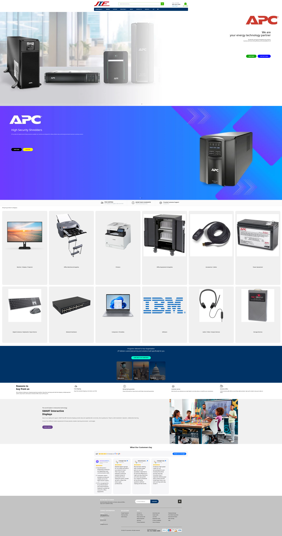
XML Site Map (171, 518)
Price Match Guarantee (173, 515)
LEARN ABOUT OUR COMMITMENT (141, 357)
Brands (108, 9)
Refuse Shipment (140, 518)
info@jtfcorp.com (104, 524)
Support (115, 9)
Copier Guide (155, 515)
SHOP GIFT (27, 149)
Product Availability (157, 520)
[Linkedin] (179, 501)
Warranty (139, 520)
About (131, 9)
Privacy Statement (141, 522)
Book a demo (47, 427)
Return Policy (140, 515)
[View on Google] (116, 461)
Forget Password (125, 513)
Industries (123, 9)
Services (147, 9)
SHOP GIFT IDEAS (264, 56)
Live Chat (174, 6)
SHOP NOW (251, 56)
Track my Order (124, 515)
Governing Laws (156, 513)
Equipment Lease (156, 518)
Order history (124, 516)
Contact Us (139, 9)
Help (169, 520)
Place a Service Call (141, 516)
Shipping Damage (172, 513)
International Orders (172, 516)
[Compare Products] (153, 9)
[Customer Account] (158, 9)
